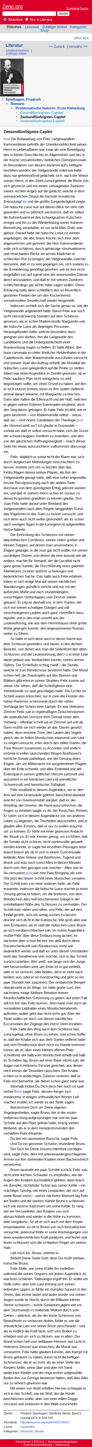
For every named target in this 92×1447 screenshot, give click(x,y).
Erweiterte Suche (77, 8)
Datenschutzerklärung (38, 1444)
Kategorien (78, 27)
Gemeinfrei (28, 1426)
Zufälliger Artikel (54, 27)
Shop (44, 30)
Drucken (81, 38)
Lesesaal (32, 27)
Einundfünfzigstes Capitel (41, 113)
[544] (31, 1310)
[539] (7, 139)
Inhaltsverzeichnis (17, 50)
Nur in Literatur (41, 20)
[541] (65, 654)
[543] (18, 1091)
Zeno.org (12, 6)
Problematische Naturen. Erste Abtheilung (50, 108)
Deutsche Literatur (32, 1431)
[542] (29, 873)
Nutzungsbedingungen (62, 1441)
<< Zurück (57, 46)
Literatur (14, 45)
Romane (17, 104)
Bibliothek (15, 20)
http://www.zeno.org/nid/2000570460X (45, 1422)
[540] (80, 420)
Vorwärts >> (78, 46)
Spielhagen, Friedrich (23, 99)
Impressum (62, 1444)
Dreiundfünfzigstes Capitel (42, 121)
